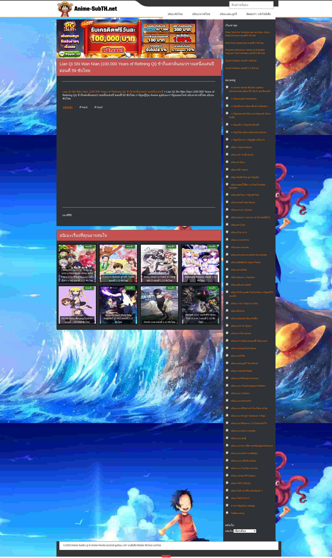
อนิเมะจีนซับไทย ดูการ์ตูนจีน (245, 177)
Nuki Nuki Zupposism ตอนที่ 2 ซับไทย (244, 43)
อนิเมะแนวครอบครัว (241, 401)
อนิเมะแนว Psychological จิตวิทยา (248, 386)
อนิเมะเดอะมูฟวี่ (228, 14)
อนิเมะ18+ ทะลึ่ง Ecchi (242, 154)
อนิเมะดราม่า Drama (241, 210)
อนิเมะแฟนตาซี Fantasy (243, 475)
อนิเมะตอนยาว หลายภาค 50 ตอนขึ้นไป (250, 217)
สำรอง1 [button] (83, 107)
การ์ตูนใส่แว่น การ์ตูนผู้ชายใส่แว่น (248, 139)
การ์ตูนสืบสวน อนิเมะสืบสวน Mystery (249, 106)
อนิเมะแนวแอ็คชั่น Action (243, 460)
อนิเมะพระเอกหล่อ (240, 247)
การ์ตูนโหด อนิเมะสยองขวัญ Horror (248, 132)
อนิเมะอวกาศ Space (241, 326)
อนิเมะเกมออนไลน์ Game (243, 348)
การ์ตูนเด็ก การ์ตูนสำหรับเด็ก (245, 125)
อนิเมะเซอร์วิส (238, 356)
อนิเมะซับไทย (175, 14)
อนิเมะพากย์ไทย (201, 14)
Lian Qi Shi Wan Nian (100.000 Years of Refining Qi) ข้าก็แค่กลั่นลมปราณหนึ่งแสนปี (112, 91)
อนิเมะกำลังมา (238, 162)
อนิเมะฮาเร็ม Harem (241, 333)
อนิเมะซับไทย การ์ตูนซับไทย (245, 195)
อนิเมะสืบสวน (237, 311)
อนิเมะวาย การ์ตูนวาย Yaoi (244, 303)
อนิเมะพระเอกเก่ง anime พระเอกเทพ (249, 255)
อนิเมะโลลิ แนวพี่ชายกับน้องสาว (247, 490)
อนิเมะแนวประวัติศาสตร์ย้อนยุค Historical (252, 445)
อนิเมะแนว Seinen (240, 393)
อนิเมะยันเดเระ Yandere (243, 277)
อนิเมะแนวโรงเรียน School (244, 468)
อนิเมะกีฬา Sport (239, 169)
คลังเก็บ (229, 531)
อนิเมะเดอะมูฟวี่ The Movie (244, 363)
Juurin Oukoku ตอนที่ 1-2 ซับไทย (242, 68)
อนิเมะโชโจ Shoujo (241, 483)
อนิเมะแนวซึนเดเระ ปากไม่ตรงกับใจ (249, 423)
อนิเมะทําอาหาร (239, 232)
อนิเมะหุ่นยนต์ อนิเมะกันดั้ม (244, 318)
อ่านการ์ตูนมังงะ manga (243, 505)
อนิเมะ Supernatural (241, 147)
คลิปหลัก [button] (68, 107)
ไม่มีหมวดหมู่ (237, 513)
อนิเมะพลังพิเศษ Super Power (246, 262)
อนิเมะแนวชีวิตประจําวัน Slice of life (249, 408)
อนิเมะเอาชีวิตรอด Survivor (244, 378)
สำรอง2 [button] (98, 107)
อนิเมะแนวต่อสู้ (238, 438)
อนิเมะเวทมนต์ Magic (241, 371)
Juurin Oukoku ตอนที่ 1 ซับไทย (240, 60)
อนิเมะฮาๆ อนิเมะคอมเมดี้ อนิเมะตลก (249, 341)
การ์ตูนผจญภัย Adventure (244, 98)
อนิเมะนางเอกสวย (240, 240)
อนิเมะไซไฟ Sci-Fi (240, 498)
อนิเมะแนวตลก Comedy (243, 430)
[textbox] (251, 5)
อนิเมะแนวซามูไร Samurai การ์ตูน (248, 416)
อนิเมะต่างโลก (238, 225)
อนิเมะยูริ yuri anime (241, 285)
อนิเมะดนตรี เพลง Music (243, 202)
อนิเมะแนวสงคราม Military (244, 453)
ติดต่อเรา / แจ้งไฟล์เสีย (259, 14)
